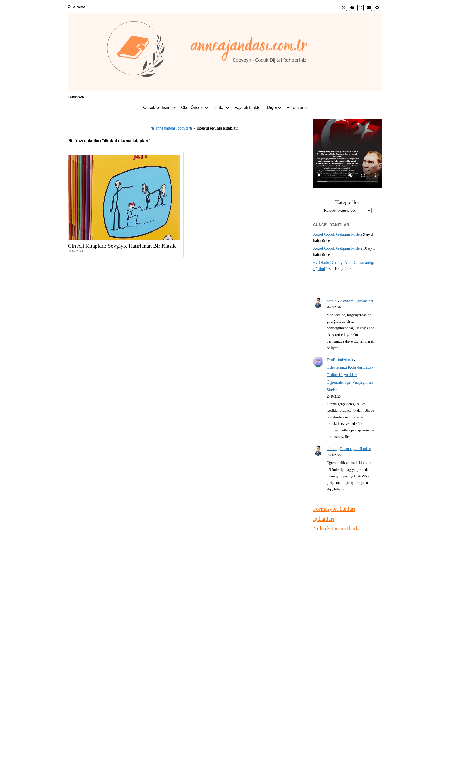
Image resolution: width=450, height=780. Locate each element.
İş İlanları (323, 519)
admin (332, 301)
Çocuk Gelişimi (157, 107)
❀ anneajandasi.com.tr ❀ (171, 128)
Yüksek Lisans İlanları (338, 528)
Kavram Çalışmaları (356, 301)
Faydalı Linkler (248, 107)
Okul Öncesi (192, 107)
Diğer (272, 107)
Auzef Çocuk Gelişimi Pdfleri (337, 234)
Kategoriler (347, 202)
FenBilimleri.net (340, 360)
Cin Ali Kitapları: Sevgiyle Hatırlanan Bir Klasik (122, 246)
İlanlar (219, 107)
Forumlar (295, 107)
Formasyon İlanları (355, 449)
